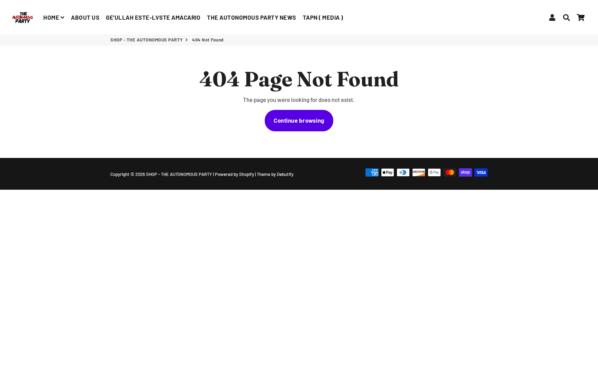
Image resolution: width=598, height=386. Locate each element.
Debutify (285, 174)
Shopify (246, 174)
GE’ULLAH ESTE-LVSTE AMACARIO (153, 17)
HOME (52, 17)
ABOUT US (85, 17)
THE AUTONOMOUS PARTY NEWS (251, 17)
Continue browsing (299, 120)
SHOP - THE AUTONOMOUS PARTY (146, 40)
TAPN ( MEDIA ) (323, 17)
